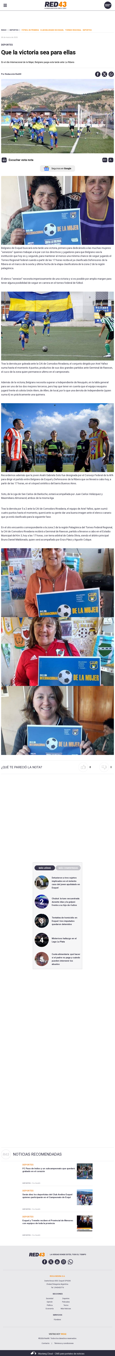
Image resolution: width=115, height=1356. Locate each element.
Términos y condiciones (63, 1343)
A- (110, 160)
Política (50, 1305)
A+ (105, 160)
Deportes (7, 44)
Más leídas (45, 868)
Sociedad (49, 1299)
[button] (97, 74)
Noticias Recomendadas (37, 1154)
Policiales (66, 1302)
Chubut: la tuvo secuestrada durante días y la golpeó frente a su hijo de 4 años (65, 901)
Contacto (46, 1343)
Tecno (66, 1305)
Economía (50, 1309)
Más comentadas (68, 868)
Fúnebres (57, 1320)
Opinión (50, 1302)
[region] (57, 800)
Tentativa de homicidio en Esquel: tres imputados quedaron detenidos (64, 921)
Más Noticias (66, 1309)
